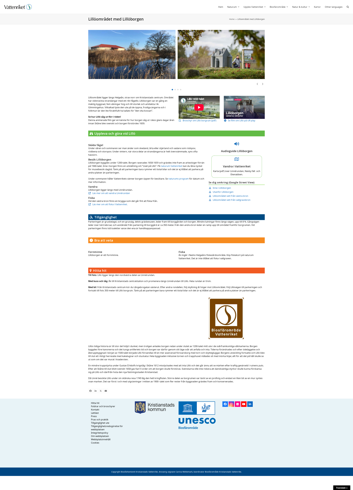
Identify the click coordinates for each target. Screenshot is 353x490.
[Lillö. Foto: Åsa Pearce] (132, 54)
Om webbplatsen (100, 436)
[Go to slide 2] (175, 89)
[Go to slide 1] (172, 89)
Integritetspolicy (99, 432)
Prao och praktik (99, 419)
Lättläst (95, 412)
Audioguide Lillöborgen (236, 151)
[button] (348, 7)
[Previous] (257, 84)
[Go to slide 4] (180, 89)
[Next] (262, 84)
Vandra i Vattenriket (237, 166)
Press (94, 416)
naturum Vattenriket (171, 166)
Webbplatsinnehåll (100, 439)
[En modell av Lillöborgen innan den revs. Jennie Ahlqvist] (221, 54)
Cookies (95, 442)
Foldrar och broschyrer (103, 406)
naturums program (178, 178)
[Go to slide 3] (178, 89)
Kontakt (95, 409)
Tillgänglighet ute (100, 422)
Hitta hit (95, 403)
